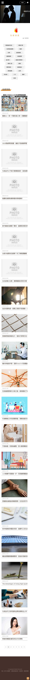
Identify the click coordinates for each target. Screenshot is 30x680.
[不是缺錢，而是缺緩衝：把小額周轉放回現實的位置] (14, 433)
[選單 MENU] (3, 2)
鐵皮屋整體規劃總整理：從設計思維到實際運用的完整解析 (14, 556)
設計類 (7, 60)
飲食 (15, 78)
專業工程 (10, 63)
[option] (15, 14)
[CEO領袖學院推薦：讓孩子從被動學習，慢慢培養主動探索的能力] (14, 130)
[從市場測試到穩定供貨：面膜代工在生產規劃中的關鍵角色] (14, 516)
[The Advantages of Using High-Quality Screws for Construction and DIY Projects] (14, 571)
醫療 (23, 74)
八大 (15, 74)
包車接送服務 (10, 49)
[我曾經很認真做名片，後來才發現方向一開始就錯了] (14, 323)
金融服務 (19, 56)
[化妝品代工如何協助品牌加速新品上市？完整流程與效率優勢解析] (14, 598)
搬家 (21, 49)
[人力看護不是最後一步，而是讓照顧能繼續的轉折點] (14, 461)
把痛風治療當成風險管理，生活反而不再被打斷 (14, 501)
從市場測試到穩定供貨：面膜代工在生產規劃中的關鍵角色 (14, 529)
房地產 (5, 74)
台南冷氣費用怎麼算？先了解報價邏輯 (14, 253)
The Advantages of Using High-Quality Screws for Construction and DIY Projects (14, 584)
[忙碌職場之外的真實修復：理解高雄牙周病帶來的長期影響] (14, 406)
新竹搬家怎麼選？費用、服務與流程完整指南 (14, 226)
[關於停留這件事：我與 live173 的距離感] (14, 351)
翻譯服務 (9, 56)
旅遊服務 (18, 52)
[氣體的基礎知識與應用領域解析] (14, 185)
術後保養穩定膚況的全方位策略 (12, 639)
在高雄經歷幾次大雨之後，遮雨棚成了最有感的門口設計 (14, 391)
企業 (19, 70)
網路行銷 (20, 45)
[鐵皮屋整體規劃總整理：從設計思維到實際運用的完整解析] (14, 543)
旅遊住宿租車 (19, 60)
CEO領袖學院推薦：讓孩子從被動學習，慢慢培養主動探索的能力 (14, 143)
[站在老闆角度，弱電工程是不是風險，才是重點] (14, 296)
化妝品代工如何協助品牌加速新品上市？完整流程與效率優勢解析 (14, 611)
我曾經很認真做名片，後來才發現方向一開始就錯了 (14, 336)
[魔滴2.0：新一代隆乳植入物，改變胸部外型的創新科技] (14, 103)
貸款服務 (10, 70)
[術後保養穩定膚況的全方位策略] (14, 626)
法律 (9, 52)
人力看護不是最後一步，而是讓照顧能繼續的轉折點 (14, 474)
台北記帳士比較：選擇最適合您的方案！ (14, 281)
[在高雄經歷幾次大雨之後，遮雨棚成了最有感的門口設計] (14, 378)
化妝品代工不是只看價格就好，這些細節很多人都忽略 (14, 171)
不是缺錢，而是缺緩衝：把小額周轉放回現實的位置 (14, 446)
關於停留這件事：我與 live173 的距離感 (14, 363)
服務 (19, 63)
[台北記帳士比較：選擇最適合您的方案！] (14, 268)
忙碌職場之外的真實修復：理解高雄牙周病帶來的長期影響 (14, 419)
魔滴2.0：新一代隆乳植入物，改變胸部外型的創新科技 (14, 116)
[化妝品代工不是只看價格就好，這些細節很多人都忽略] (14, 158)
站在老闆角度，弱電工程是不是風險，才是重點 (14, 308)
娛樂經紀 (19, 67)
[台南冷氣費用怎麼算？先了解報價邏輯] (14, 240)
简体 (22, 2)
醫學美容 (9, 67)
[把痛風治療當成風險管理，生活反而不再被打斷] (14, 488)
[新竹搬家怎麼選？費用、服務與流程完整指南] (14, 213)
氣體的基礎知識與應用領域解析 (12, 198)
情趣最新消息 (8, 45)
